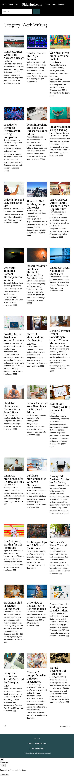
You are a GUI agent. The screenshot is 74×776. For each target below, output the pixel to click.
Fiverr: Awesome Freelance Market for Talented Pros (37, 270)
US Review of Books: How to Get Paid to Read (36, 605)
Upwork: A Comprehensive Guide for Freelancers (36, 677)
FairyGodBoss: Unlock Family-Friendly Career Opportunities (59, 204)
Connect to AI (4, 774)
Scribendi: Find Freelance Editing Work (13, 605)
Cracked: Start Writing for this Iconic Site (13, 544)
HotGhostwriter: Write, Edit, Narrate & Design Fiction (14, 56)
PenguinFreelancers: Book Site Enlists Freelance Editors (37, 129)
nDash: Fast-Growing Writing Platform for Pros (60, 408)
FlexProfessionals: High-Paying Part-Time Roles (60, 130)
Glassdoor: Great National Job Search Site (59, 270)
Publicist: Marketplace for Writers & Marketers (36, 480)
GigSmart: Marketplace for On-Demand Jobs (14, 478)
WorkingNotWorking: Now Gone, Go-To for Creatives (59, 57)
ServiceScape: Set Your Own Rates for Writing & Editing (37, 407)
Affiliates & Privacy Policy (37, 743)
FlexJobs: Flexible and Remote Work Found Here (12, 407)
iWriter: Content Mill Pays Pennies (36, 56)
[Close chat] (3, 765)
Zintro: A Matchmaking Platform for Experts (35, 339)
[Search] (36, 11)
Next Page (65, 726)
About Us (37, 739)
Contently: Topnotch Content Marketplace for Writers (13, 274)
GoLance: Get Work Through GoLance (59, 545)
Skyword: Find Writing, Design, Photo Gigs (36, 204)
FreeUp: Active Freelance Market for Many (14, 337)
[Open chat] (2, 759)
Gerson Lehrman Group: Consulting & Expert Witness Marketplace (60, 337)
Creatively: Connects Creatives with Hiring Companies (12, 131)
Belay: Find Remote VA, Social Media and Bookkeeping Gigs (14, 679)
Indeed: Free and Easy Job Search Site (14, 202)
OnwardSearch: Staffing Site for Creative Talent (59, 607)
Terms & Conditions (37, 748)
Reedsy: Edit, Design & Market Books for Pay (60, 479)
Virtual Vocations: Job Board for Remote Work (58, 672)
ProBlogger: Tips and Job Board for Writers (37, 545)
